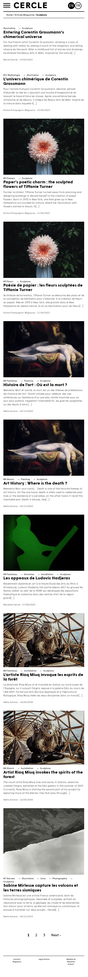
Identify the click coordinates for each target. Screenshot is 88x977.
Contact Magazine (17, 960)
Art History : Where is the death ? (35, 483)
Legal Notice (44, 959)
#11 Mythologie (11, 75)
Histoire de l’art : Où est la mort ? (35, 385)
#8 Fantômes (10, 381)
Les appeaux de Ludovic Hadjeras (36, 578)
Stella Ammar (10, 411)
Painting (25, 479)
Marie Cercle (10, 60)
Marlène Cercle (11, 605)
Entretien (29, 574)
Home (9, 15)
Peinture (28, 381)
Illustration (9, 28)
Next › (56, 935)
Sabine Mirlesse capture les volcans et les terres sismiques (40, 888)
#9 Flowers (9, 178)
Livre (43, 878)
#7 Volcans (9, 878)
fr (78, 6)
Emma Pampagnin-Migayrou (19, 110)
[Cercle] (30, 5)
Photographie (59, 878)
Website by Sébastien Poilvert (71, 961)
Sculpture (27, 28)
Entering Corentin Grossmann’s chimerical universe (33, 34)
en (71, 6)
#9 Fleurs (8, 281)
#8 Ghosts (8, 479)
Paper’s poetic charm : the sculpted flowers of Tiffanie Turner (38, 184)
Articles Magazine (24, 15)
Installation (47, 574)
